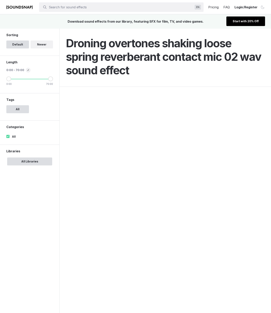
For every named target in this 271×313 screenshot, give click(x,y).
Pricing (213, 7)
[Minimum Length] (8, 78)
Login (238, 7)
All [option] (17, 109)
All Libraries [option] (29, 161)
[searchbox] (121, 7)
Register (251, 7)
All (14, 136)
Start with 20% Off (246, 21)
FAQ (226, 7)
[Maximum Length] (50, 78)
